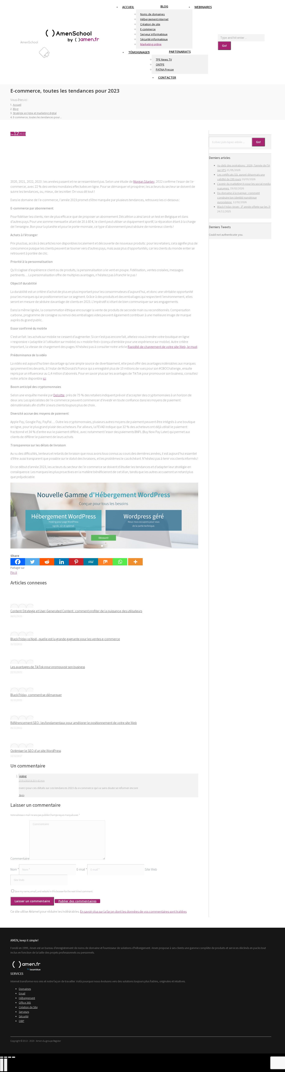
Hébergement (27, 998)
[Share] (5, 1057)
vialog (23, 776)
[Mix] (105, 561)
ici (44, 378)
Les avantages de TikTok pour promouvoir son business (47, 667)
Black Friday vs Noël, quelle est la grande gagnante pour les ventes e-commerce (65, 639)
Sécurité (23, 1016)
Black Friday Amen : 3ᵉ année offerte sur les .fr (243, 207)
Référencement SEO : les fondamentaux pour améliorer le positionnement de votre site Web (73, 723)
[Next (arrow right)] (5, 1064)
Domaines (25, 989)
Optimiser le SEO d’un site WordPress (35, 751)
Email (22, 993)
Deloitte (58, 395)
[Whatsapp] (120, 561)
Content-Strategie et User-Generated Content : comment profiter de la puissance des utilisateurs (76, 611)
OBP (21, 1021)
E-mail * (82, 869)
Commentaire (19, 858)
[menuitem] (128, 6)
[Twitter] (32, 561)
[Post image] (21, 606)
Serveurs (24, 1012)
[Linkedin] (61, 561)
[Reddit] (47, 561)
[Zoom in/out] (13, 1057)
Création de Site (28, 1007)
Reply (21, 795)
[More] (135, 561)
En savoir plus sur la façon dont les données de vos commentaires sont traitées (133, 911)
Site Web (151, 869)
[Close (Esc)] (1, 1057)
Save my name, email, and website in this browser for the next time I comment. (54, 891)
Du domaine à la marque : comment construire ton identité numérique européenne (238, 197)
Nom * (14, 869)
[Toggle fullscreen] (9, 1057)
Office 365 (25, 1002)
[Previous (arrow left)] (1, 1064)
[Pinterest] (76, 561)
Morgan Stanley (143, 181)
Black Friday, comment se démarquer (36, 695)
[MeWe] (90, 561)
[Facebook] (17, 561)
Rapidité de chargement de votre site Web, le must (162, 347)
